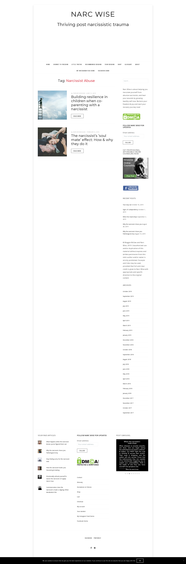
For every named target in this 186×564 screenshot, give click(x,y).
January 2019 (127, 335)
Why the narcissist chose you (132, 224)
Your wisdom (109, 64)
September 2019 (128, 296)
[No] (184, 561)
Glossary (128, 64)
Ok (140, 561)
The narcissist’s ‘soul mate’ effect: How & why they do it (92, 140)
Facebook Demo (103, 71)
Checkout (80, 502)
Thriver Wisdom (79, 93)
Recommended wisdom (93, 64)
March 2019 (127, 325)
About (137, 64)
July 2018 (126, 364)
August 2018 (127, 359)
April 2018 (126, 379)
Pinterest (97, 538)
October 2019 (127, 291)
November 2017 (128, 403)
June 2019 (126, 311)
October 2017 (127, 408)
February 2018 (127, 388)
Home (48, 64)
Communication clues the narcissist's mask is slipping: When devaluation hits (57, 489)
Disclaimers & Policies (84, 487)
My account (81, 506)
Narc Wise (93, 14)
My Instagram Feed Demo (86, 71)
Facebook (88, 538)
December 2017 (128, 398)
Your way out (127, 205)
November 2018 (128, 345)
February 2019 (127, 330)
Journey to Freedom (60, 64)
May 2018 (126, 374)
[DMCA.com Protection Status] (131, 116)
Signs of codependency (130, 209)
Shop (119, 64)
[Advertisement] (93, 46)
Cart (78, 497)
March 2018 (127, 384)
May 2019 (126, 316)
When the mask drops (130, 217)
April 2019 (126, 320)
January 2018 (127, 393)
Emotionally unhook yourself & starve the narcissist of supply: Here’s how (56, 478)
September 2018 (128, 354)
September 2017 (128, 413)
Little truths (76, 64)
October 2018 (127, 350)
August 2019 (127, 301)
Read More (77, 116)
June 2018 (126, 369)
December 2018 (128, 340)
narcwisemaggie (79, 132)
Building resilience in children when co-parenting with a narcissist (89, 103)
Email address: (129, 132)
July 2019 (126, 306)
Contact (79, 477)
